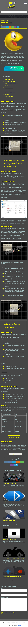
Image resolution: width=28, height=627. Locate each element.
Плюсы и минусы (9, 87)
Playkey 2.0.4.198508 (9, 502)
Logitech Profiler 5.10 (9, 483)
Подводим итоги (9, 96)
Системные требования (10, 92)
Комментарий (4, 597)
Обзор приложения (9, 79)
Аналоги (7, 90)
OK (19, 625)
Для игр (3, 25)
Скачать (7, 94)
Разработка (18, 454)
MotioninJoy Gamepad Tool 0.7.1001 (14, 558)
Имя (2, 588)
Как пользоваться (11, 85)
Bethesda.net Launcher (10, 539)
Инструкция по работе (10, 81)
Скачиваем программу (12, 83)
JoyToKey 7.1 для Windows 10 (12, 576)
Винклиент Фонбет (9, 520)
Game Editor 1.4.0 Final (14, 437)
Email (2, 593)
